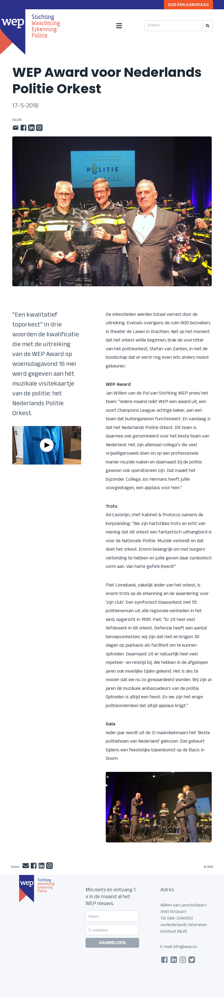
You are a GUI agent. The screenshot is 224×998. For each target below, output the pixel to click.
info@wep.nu (185, 947)
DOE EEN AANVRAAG (188, 5)
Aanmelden (112, 943)
